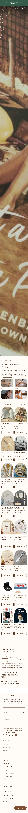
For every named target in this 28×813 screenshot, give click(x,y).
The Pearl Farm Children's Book (20, 480)
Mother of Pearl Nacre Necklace (7, 453)
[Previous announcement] (2, 3)
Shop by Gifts (6, 770)
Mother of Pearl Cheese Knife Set (7, 480)
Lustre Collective (9, 374)
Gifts (2, 388)
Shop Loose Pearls (7, 786)
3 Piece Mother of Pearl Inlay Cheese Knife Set (20, 509)
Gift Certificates (7, 805)
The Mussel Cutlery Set (5, 596)
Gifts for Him (4, 400)
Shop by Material (7, 783)
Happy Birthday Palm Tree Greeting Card (6, 568)
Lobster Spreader (17, 567)
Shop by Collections (8, 744)
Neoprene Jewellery (19, 400)
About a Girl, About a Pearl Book (19, 425)
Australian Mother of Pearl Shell (7, 425)
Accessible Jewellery (8, 766)
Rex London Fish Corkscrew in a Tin (20, 597)
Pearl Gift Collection (7, 376)
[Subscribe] (23, 712)
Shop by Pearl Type (7, 776)
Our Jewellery (7, 359)
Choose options (7, 459)
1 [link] (4, 640)
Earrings (5, 753)
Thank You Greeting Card (6, 536)
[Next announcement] (25, 3)
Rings (4, 757)
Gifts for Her (17, 388)
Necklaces (5, 750)
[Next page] (23, 640)
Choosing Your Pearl (8, 798)
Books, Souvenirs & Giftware (16, 359)
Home (2, 359)
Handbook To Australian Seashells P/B (19, 626)
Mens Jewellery (6, 763)
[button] (2, 8)
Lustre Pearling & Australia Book (20, 453)
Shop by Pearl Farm (7, 779)
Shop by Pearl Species (8, 773)
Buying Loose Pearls (8, 795)
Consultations (6, 801)
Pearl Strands (6, 760)
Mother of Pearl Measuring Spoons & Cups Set (20, 538)
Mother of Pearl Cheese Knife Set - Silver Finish (7, 509)
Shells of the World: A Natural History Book (7, 626)
